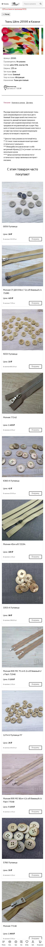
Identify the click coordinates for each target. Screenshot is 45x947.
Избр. (27, 945)
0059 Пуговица (10, 227)
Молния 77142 (10, 417)
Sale (16, 945)
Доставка (29, 103)
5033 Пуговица (10, 354)
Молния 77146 (10, 926)
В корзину (35, 239)
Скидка (5, 31)
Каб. (33, 945)
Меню (3, 945)
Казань (6, 4)
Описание (7, 103)
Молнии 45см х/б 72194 (14, 544)
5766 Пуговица (10, 863)
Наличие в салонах (18, 103)
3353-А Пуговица (11, 608)
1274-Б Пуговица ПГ (12, 735)
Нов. (9, 945)
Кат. (21, 945)
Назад (7, 14)
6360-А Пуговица (11, 481)
